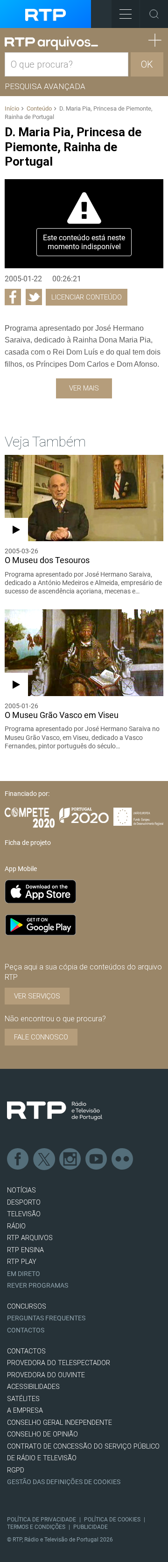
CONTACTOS (26, 1351)
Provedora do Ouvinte (46, 1375)
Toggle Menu (126, 14)
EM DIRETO (23, 1274)
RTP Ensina (25, 1250)
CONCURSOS (26, 1307)
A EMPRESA (25, 1411)
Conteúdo (39, 108)
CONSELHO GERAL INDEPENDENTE (59, 1423)
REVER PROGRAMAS (37, 1286)
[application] (84, 223)
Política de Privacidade (41, 1519)
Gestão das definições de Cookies (63, 1482)
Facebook (18, 1159)
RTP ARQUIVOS (30, 1238)
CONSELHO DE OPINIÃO (42, 1434)
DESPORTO (24, 1202)
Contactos (25, 1330)
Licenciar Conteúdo (86, 297)
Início (12, 108)
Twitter (44, 1159)
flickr (123, 1159)
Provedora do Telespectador (58, 1363)
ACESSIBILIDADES (33, 1387)
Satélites (23, 1399)
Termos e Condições (36, 1527)
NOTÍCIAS (21, 1190)
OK (147, 64)
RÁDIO (16, 1226)
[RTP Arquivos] (51, 43)
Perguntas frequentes (46, 1318)
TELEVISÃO (24, 1214)
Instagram (70, 1159)
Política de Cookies (112, 1519)
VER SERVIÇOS (37, 996)
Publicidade (90, 1527)
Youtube (96, 1159)
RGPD (15, 1470)
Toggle (154, 14)
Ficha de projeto (28, 842)
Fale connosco (41, 1037)
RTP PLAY (21, 1262)
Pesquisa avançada (45, 86)
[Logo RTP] (54, 1111)
